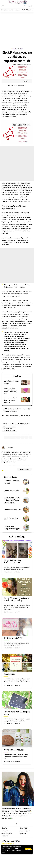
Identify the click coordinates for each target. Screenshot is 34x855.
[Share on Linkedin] (18, 437)
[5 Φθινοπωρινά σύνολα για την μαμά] (26, 482)
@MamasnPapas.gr (8, 843)
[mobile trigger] (3, 6)
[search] (22, 6)
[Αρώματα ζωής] (17, 663)
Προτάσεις (14, 48)
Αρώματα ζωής (10, 674)
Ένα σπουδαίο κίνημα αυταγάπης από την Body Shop (10, 391)
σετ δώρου (20, 426)
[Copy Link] (30, 437)
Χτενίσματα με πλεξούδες (13, 638)
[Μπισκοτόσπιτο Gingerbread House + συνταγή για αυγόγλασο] (25, 399)
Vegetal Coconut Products (13, 750)
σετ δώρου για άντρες (16, 323)
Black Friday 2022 (26, 91)
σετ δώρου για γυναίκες (9, 430)
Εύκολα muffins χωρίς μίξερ (13, 509)
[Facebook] (29, 448)
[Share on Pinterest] (14, 437)
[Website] (27, 448)
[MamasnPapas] (17, 2)
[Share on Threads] (22, 437)
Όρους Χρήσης (17, 850)
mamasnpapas (21, 224)
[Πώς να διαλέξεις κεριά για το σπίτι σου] (25, 382)
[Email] (14, 81)
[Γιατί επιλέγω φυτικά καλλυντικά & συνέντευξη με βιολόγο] (17, 587)
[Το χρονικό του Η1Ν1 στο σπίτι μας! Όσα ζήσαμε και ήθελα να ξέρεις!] (26, 500)
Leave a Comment (25, 469)
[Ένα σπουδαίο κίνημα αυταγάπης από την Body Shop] (25, 390)
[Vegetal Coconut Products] (17, 738)
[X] (6, 823)
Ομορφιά (20, 48)
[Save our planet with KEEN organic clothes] (17, 700)
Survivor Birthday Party (11, 518)
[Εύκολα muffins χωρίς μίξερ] (26, 509)
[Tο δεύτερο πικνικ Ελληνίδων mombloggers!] (26, 527)
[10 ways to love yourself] (26, 491)
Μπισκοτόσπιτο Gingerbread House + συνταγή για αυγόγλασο (11, 400)
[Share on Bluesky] (26, 437)
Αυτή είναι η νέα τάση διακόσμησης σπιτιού (12, 561)
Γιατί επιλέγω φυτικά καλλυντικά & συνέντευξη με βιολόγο (16, 599)
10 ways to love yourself (12, 491)
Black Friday (12, 423)
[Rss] (17, 823)
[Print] (17, 81)
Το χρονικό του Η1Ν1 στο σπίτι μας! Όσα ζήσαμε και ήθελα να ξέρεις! (12, 500)
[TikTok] (14, 823)
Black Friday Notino (9, 426)
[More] (19, 81)
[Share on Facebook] (8, 81)
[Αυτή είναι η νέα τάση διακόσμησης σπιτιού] (17, 549)
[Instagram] (31, 448)
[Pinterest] (11, 823)
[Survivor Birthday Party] (26, 518)
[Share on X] (11, 81)
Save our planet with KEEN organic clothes (17, 712)
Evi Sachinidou (11, 85)
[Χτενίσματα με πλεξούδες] (17, 627)
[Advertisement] (17, 29)
